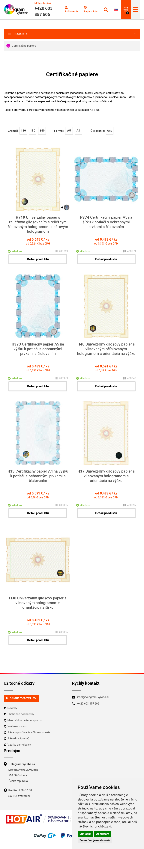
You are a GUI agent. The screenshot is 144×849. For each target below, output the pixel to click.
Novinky (12, 708)
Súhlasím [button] (86, 833)
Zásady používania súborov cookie (29, 732)
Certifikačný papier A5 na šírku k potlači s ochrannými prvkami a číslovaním (106, 222)
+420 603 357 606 (88, 703)
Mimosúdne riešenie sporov (25, 720)
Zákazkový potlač (18, 738)
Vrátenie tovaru (17, 726)
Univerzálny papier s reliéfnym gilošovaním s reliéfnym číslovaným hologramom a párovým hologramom (38, 224)
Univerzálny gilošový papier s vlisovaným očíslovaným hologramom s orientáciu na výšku (106, 349)
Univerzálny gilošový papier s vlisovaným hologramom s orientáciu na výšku (106, 476)
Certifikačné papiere (21, 45)
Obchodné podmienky (21, 714)
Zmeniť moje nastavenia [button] (95, 840)
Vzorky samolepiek (19, 744)
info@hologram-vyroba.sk (93, 697)
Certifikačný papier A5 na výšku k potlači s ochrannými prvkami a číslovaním (38, 349)
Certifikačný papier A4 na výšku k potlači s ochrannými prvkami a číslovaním (38, 476)
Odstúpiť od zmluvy (23, 698)
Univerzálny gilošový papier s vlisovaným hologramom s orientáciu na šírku (38, 603)
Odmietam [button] (102, 833)
